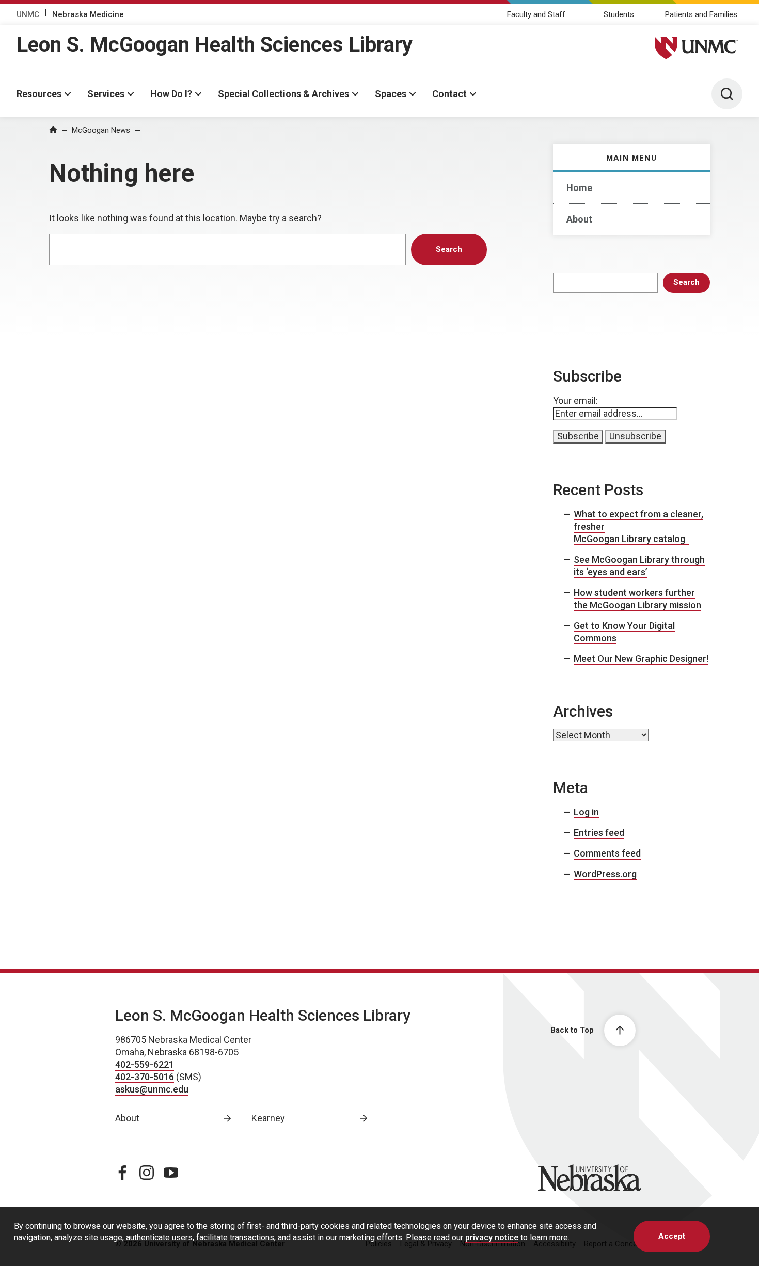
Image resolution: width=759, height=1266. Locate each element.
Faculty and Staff (536, 14)
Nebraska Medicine (88, 14)
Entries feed (599, 832)
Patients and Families (701, 14)
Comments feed (607, 853)
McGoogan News (101, 130)
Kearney (268, 1118)
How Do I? (171, 93)
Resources (39, 93)
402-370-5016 (144, 1076)
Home (579, 187)
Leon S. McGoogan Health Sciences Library (215, 45)
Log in (586, 811)
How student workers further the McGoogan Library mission (637, 598)
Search (686, 282)
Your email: (575, 400)
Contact (449, 93)
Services (105, 93)
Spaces (390, 93)
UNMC (28, 14)
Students (619, 14)
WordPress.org (605, 873)
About (579, 219)
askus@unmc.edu (151, 1089)
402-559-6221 (144, 1064)
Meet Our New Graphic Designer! (641, 658)
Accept (671, 1236)
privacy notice (491, 1237)
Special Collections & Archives (283, 93)
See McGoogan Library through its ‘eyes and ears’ (639, 565)
